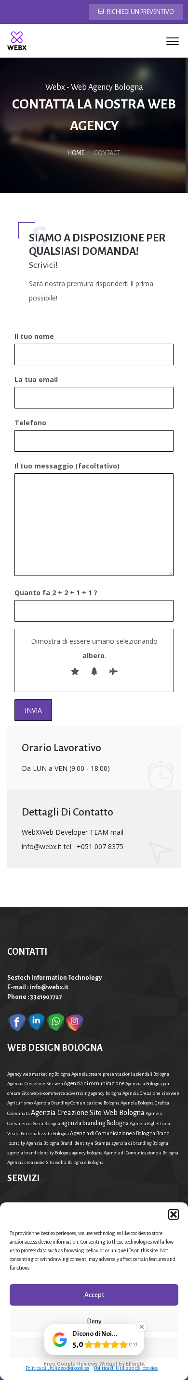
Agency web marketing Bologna (38, 1074)
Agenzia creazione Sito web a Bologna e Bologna (55, 1162)
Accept (94, 1294)
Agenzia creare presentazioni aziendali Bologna (120, 1074)
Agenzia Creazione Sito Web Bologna (88, 1112)
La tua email (36, 379)
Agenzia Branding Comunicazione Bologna (77, 1102)
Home (75, 153)
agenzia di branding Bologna (139, 1143)
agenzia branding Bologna (95, 1123)
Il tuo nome (34, 336)
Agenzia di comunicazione (94, 1083)
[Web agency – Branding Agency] (17, 41)
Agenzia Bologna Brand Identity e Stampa (68, 1143)
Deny (94, 1321)
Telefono (30, 422)
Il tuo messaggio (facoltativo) (67, 465)
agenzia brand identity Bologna (39, 1152)
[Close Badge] (142, 1327)
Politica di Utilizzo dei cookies (57, 1368)
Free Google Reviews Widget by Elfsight (94, 1364)
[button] (173, 1214)
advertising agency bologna (93, 1093)
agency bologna (87, 1152)
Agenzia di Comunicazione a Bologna (141, 1152)
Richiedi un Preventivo (140, 12)
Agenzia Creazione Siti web (35, 1083)
